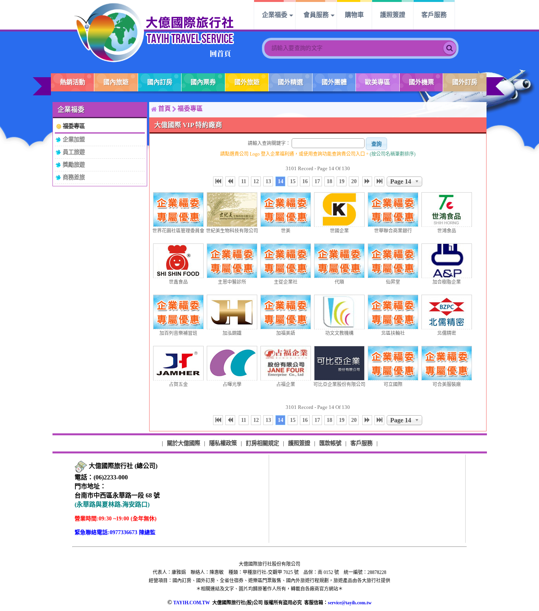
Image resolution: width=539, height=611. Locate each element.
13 (268, 181)
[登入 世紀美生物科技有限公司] (232, 209)
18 (329, 181)
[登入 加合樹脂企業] (446, 260)
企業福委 (274, 14)
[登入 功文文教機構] (339, 312)
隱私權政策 (223, 443)
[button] (376, 143)
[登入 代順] (339, 260)
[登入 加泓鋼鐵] (232, 312)
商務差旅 (74, 177)
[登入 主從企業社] (285, 260)
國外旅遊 (247, 82)
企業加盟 (74, 139)
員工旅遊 (74, 152)
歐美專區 (377, 82)
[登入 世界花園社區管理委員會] (178, 209)
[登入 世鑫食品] (178, 260)
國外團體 (334, 82)
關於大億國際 (183, 443)
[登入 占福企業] (285, 363)
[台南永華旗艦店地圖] (81, 466)
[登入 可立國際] (393, 363)
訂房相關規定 (262, 443)
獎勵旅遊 (74, 165)
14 (280, 181)
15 (293, 181)
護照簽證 (392, 14)
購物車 (354, 14)
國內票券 (203, 82)
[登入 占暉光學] (232, 363)
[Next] (367, 181)
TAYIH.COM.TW (191, 602)
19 (341, 181)
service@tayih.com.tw (350, 602)
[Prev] (230, 181)
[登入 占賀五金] (178, 363)
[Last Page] (379, 181)
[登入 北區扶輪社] (393, 312)
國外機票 (421, 82)
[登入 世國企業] (339, 209)
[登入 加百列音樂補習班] (178, 312)
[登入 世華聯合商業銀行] (393, 209)
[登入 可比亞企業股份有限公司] (339, 363)
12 (256, 181)
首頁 (164, 108)
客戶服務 (434, 14)
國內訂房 (159, 82)
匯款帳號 (330, 443)
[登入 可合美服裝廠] (446, 363)
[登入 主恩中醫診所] (232, 260)
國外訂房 (464, 82)
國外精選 (290, 82)
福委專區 (74, 126)
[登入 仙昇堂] (393, 260)
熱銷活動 (72, 82)
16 (305, 181)
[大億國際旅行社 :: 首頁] (154, 32)
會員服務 (316, 14)
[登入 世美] (285, 209)
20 (354, 181)
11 (243, 181)
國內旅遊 (116, 82)
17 (317, 181)
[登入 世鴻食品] (446, 209)
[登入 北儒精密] (446, 312)
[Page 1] (218, 181)
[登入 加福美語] (285, 312)
